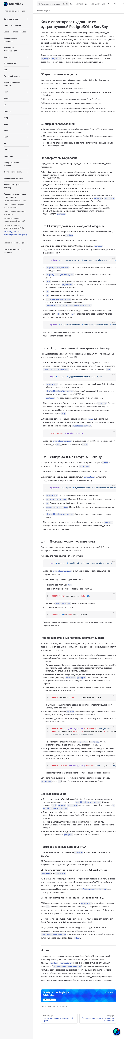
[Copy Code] (112, 260)
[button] (16, 19)
